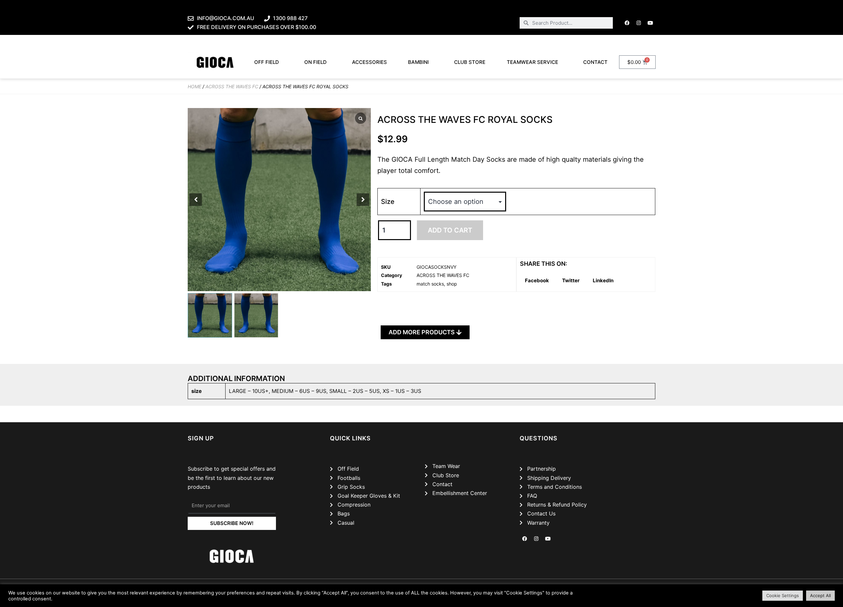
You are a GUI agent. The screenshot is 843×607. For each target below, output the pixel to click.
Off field (266, 62)
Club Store (469, 62)
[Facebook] (627, 23)
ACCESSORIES (369, 62)
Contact (595, 62)
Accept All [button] (820, 595)
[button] (363, 199)
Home (194, 86)
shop (452, 284)
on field (315, 62)
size (387, 202)
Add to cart (450, 230)
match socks (430, 284)
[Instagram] (639, 23)
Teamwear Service (532, 62)
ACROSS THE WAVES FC (231, 86)
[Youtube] (650, 23)
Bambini (418, 62)
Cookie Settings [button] (782, 595)
